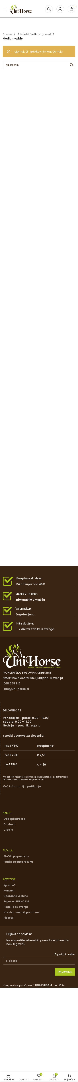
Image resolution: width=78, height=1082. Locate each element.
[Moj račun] (60, 9)
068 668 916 (11, 683)
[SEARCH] (71, 65)
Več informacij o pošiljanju (22, 786)
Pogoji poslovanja (16, 907)
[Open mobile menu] (4, 9)
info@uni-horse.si (16, 689)
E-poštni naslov (65, 954)
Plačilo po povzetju (16, 856)
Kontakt (9, 890)
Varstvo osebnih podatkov (21, 912)
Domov (8, 34)
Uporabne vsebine (16, 896)
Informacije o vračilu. (30, 599)
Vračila (8, 830)
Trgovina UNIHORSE (16, 901)
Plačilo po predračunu (18, 862)
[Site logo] (21, 9)
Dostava (9, 824)
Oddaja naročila (14, 819)
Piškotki (9, 918)
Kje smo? (9, 885)
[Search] (49, 9)
